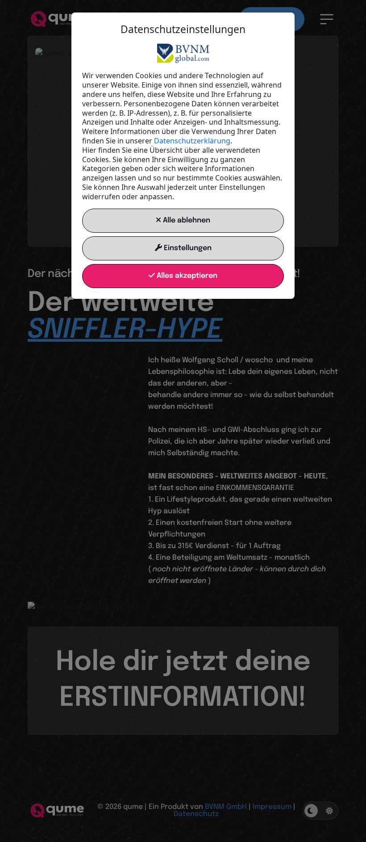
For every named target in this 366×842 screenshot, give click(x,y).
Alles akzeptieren (186, 276)
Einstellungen (187, 248)
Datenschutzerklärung (192, 141)
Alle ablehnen (185, 220)
